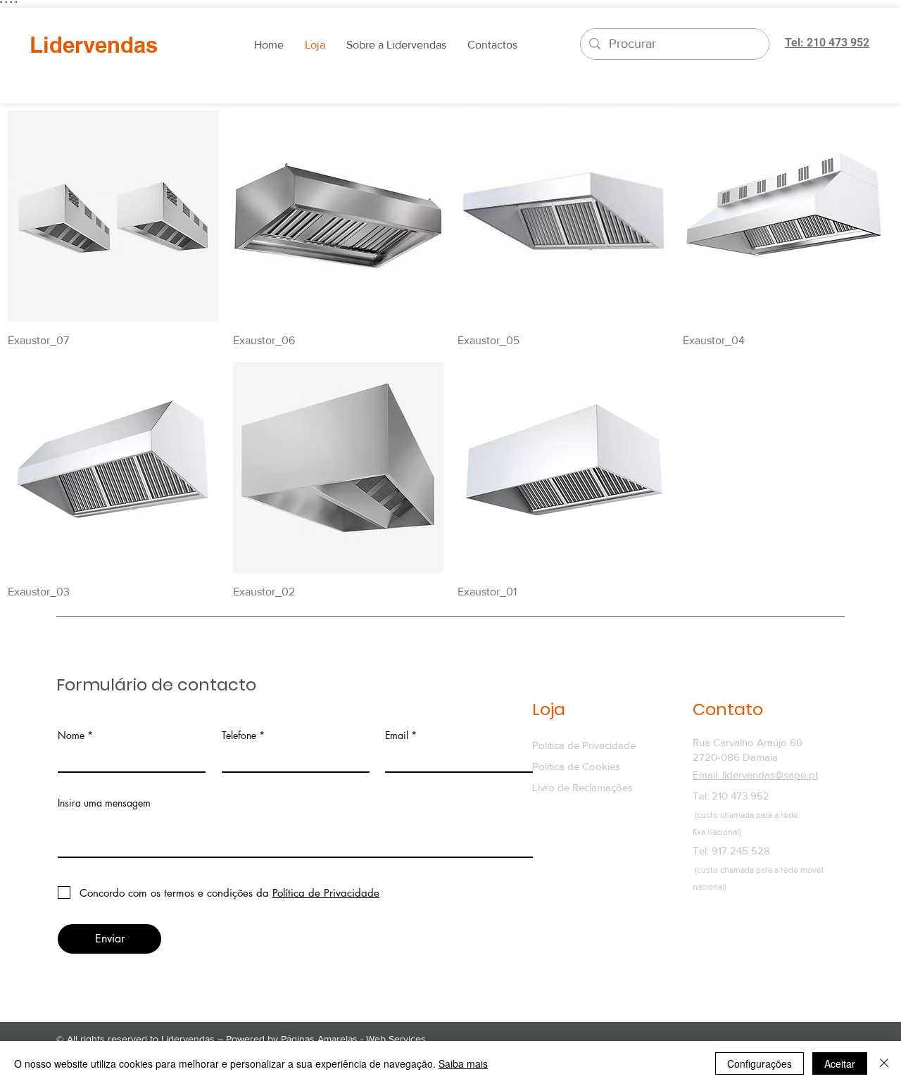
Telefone (239, 735)
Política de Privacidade (584, 745)
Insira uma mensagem (104, 803)
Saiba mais (463, 1063)
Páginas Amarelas (319, 1038)
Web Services (396, 1038)
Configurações (759, 1063)
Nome (71, 735)
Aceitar (839, 1063)
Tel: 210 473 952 (731, 796)
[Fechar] (884, 1063)
